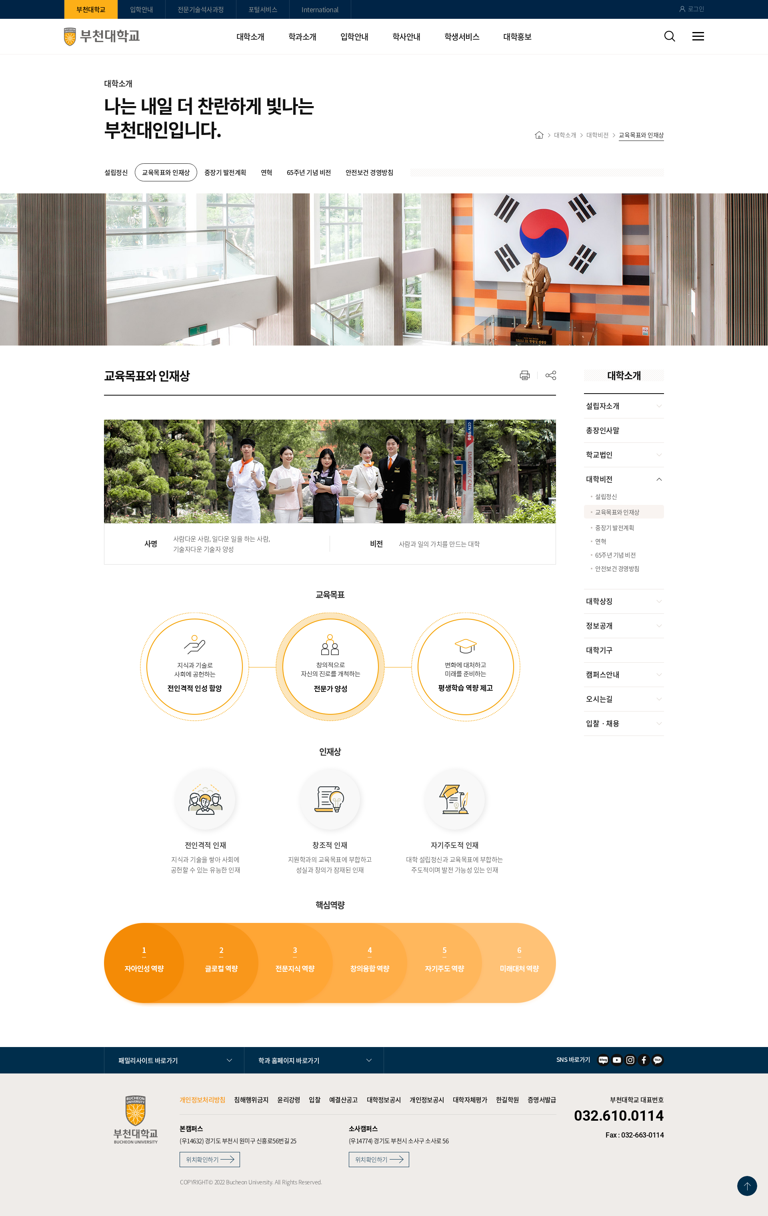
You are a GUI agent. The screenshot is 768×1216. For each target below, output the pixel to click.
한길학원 (507, 1099)
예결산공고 (343, 1099)
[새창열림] (603, 1060)
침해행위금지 (251, 1099)
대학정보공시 (384, 1099)
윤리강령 (288, 1099)
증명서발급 (542, 1099)
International (320, 9)
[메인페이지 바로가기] (102, 37)
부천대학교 (91, 9)
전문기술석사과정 (201, 9)
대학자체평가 (470, 1099)
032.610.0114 (619, 1115)
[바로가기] (539, 135)
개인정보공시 (427, 1099)
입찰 (314, 1099)
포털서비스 (263, 9)
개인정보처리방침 (202, 1099)
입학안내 (141, 9)
